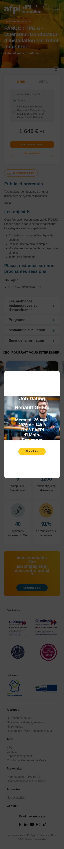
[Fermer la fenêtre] (56, 375)
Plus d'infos (32, 451)
